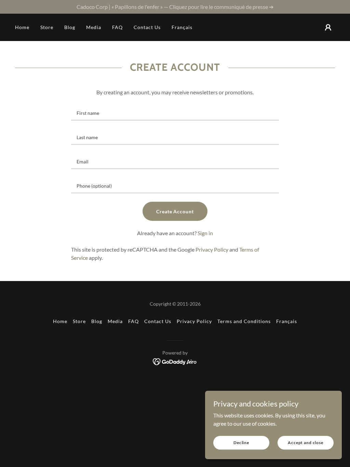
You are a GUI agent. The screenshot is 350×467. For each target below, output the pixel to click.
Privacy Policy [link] (212, 249)
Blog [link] (69, 27)
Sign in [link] (205, 233)
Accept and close (305, 442)
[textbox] (175, 113)
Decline (241, 442)
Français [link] (182, 27)
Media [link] (93, 27)
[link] (175, 361)
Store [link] (46, 27)
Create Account (175, 211)
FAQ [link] (117, 27)
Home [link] (22, 27)
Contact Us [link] (147, 27)
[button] (328, 27)
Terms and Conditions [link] (244, 321)
